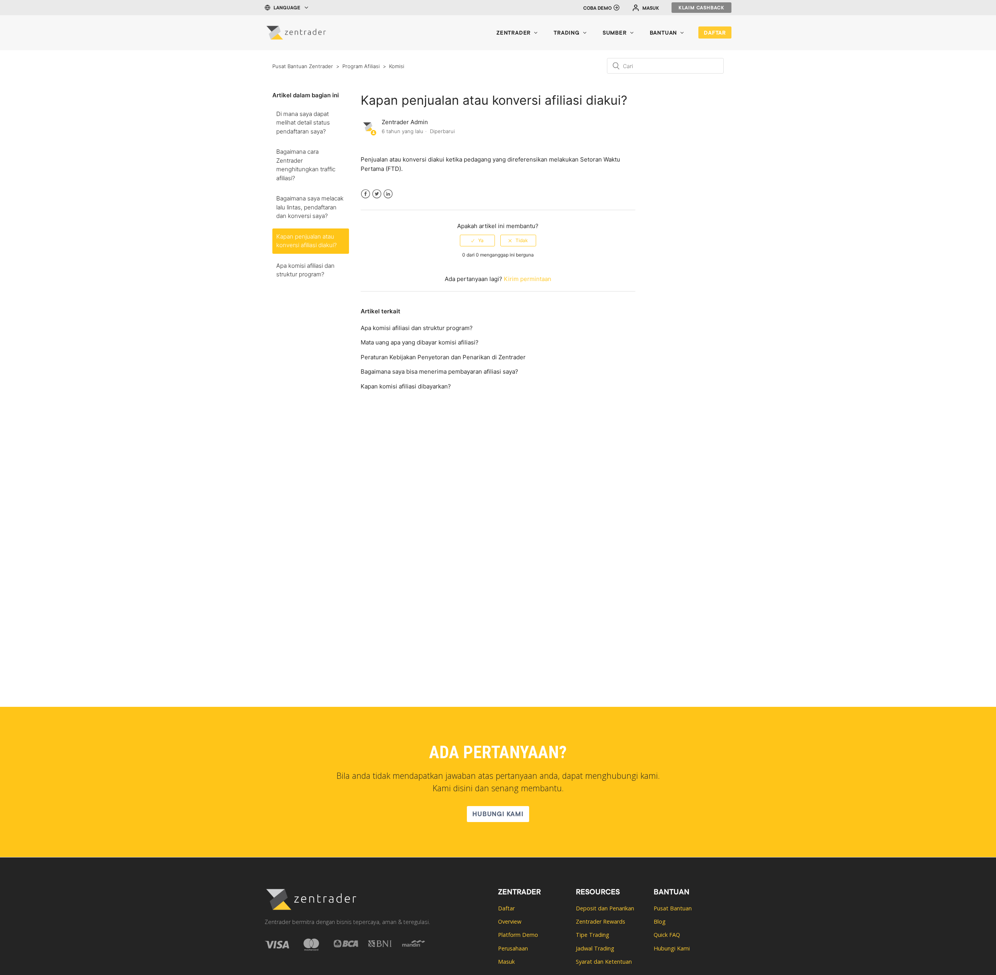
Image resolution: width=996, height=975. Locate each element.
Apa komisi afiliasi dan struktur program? (305, 270)
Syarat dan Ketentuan (604, 961)
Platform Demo (518, 934)
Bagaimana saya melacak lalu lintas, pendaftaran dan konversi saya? (310, 207)
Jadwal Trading (595, 948)
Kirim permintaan (527, 279)
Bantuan (663, 33)
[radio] (477, 240)
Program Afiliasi (361, 66)
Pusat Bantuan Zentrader (302, 66)
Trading (567, 33)
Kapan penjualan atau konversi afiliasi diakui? (306, 241)
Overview (509, 921)
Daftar (715, 33)
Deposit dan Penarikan (605, 908)
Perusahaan (513, 948)
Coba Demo (597, 8)
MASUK (650, 8)
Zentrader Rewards (600, 921)
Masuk (506, 961)
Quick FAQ (667, 934)
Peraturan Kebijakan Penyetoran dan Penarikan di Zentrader (443, 357)
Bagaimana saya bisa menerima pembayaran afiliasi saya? (439, 371)
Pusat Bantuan (673, 908)
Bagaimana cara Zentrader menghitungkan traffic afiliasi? (305, 165)
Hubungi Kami (498, 815)
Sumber (615, 33)
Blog (660, 921)
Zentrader (513, 33)
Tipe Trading (592, 934)
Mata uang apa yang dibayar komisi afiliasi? (420, 342)
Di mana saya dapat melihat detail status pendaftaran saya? (303, 122)
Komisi (396, 66)
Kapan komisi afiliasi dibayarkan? (406, 386)
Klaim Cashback (701, 8)
